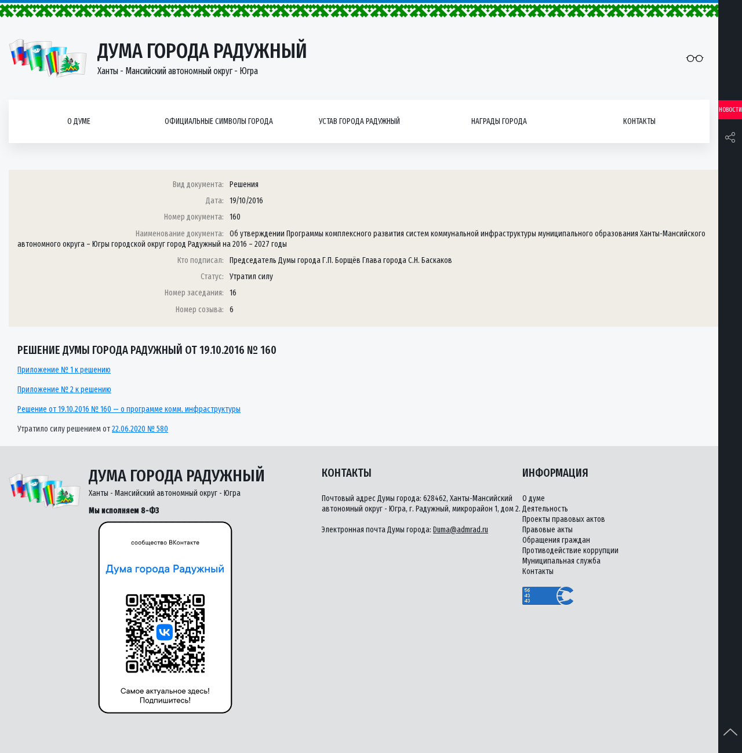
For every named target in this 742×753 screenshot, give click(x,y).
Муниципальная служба (561, 561)
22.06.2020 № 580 (140, 429)
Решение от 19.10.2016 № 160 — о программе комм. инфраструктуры (129, 409)
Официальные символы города (219, 121)
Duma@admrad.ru (460, 530)
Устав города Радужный (359, 121)
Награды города (499, 121)
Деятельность (545, 509)
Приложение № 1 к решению (64, 370)
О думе (78, 121)
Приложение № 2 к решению (64, 389)
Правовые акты (547, 530)
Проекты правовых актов (563, 519)
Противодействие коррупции (570, 550)
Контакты (639, 121)
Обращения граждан (556, 540)
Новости (730, 110)
